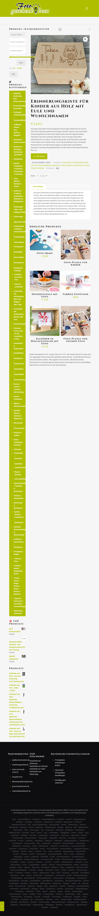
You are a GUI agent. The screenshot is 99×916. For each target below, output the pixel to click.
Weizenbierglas (25, 905)
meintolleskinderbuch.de (18, 791)
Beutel (31, 827)
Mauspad (84, 865)
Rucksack (65, 873)
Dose (87, 833)
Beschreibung (38, 186)
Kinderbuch (80, 854)
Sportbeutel (14, 889)
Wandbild (13, 902)
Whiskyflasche (38, 905)
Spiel (45, 886)
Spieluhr (63, 886)
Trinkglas (77, 897)
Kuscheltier (14, 862)
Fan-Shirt (32, 835)
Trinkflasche (67, 897)
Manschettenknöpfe (64, 865)
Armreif (68, 819)
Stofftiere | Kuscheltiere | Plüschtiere (18, 543)
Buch (33, 833)
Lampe (22, 862)
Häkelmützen (44, 846)
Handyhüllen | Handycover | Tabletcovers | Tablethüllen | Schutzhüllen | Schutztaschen (18, 366)
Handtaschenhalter (78, 846)
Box (57, 168)
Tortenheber (56, 897)
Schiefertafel (60, 875)
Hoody (30, 851)
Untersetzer (39, 899)
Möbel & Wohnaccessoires (18, 405)
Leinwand (78, 862)
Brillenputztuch (14, 833)
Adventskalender (24, 819)
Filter (13, 74)
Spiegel (39, 886)
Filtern (21, 63)
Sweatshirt (29, 891)
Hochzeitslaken (66, 849)
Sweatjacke (19, 891)
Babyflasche (48, 822)
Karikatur (24, 854)
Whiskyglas (49, 905)
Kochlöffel (44, 857)
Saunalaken (84, 873)
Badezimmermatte (19, 825)
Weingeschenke (73, 902)
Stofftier (60, 889)
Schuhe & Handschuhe (18, 497)
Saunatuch (14, 875)
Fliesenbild (53, 838)
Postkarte (19, 873)
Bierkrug (69, 827)
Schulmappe (13, 883)
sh (79, 883)
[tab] (37, 186)
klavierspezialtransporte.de (18, 782)
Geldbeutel (58, 841)
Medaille (13, 867)
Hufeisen (38, 851)
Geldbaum (48, 841)
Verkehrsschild (65, 899)
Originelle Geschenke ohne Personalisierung (18, 97)
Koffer (52, 857)
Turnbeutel (24, 899)
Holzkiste (15, 851)
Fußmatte (29, 841)
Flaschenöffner (31, 838)
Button (39, 833)
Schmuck (17, 449)
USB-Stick (49, 899)
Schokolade (59, 881)
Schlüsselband (16, 878)
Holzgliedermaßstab (81, 849)
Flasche (84, 835)
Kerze (66, 854)
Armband (60, 819)
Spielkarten (53, 886)
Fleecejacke (43, 838)
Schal (22, 875)
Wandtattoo (23, 902)
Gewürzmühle (29, 843)
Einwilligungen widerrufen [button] (60, 781)
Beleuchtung (73, 825)
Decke (80, 833)
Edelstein (24, 835)
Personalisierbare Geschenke (49, 165)
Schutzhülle (33, 883)
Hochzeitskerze (52, 849)
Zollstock (44, 907)
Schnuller (24, 881)
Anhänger (36, 819)
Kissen (26, 857)
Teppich (85, 894)
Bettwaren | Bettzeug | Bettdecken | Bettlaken (18, 151)
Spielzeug (71, 886)
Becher (63, 825)
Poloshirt (71, 870)
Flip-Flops (62, 838)
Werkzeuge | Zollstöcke (18, 612)
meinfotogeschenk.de (18, 765)
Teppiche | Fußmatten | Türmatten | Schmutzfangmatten (18, 602)
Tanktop (52, 891)
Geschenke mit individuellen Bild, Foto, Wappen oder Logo (18, 297)
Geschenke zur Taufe (37, 769)
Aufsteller (28, 822)
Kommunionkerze (63, 857)
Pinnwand (49, 870)
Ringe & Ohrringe (17, 473)
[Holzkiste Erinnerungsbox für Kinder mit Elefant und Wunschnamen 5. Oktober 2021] (2, 906)
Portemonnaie (81, 870)
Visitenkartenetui (79, 899)
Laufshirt (47, 862)
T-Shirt (37, 891)
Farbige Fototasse (75, 294)
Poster (10, 873)
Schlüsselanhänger (80, 875)
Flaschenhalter (17, 838)
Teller (79, 894)
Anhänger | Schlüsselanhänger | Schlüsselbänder (18, 116)
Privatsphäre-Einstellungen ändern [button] (60, 762)
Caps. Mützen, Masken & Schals (17, 182)
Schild (69, 875)
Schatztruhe (37, 875)
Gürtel (34, 846)
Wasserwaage (44, 902)
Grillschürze (16, 846)
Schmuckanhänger (18, 479)
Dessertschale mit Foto (45, 295)
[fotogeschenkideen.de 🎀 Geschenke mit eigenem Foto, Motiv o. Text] (30, 8)
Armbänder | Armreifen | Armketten (18, 458)
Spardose (31, 886)
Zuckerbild (54, 907)
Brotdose (25, 833)
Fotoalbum (72, 838)
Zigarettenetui (81, 905)
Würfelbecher (69, 905)
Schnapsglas (70, 878)
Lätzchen (38, 862)
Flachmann (75, 835)
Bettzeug (23, 827)
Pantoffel (32, 870)
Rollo (58, 873)
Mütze (62, 867)
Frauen (20, 841)
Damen (74, 833)
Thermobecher (16, 897)
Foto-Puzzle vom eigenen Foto (76, 340)
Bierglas (61, 827)
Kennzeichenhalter (55, 854)
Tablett (44, 891)
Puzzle (35, 873)
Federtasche (54, 835)
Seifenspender (45, 883)
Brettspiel (59, 830)
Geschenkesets (18, 324)
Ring (53, 873)
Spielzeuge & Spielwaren (18, 505)
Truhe (84, 897)
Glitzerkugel (80, 843)
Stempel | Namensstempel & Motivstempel (18, 531)
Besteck (83, 825)
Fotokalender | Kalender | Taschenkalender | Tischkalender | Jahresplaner (18, 234)
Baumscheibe (54, 825)
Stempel (35, 889)
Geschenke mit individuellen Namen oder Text (18, 314)
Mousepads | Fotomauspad (18, 425)
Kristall (57, 859)
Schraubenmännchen (73, 881)
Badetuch (78, 822)
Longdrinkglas (34, 865)
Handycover (22, 849)
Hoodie (23, 851)
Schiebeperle (49, 875)
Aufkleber (19, 822)
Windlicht (59, 905)
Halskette (54, 846)
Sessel (73, 883)
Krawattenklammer (31, 859)
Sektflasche (57, 883)
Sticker (42, 889)
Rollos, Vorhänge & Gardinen (18, 442)
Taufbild (32, 894)
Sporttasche (25, 889)
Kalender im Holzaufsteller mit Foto (45, 341)
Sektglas (66, 883)
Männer (52, 865)
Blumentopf (17, 830)
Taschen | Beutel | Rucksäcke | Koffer (18, 570)
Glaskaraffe (46, 843)
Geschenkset (17, 843)
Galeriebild (38, 841)
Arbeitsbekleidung (48, 819)
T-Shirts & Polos (17, 560)
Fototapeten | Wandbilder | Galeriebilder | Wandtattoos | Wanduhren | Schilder (18, 259)
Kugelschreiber (80, 859)
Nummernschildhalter (19, 870)
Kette (72, 854)
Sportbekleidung (83, 886)
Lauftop (56, 862)
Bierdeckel (39, 827)
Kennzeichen (41, 854)
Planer (57, 870)
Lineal (24, 865)
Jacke (50, 851)
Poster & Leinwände (18, 285)
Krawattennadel (47, 859)
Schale (28, 875)
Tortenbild (46, 897)
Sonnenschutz (20, 886)
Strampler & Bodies (18, 553)
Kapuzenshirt (81, 851)
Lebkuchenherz (67, 862)
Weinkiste (14, 905)
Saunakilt (74, 873)
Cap (45, 833)
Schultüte (23, 883)
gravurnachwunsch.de (18, 786)
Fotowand (12, 841)
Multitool (54, 867)
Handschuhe (64, 846)
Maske (76, 865)
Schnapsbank (58, 878)
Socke (11, 886)
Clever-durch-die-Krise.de (18, 770)
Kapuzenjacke (68, 851)
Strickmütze (69, 889)
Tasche (67, 891)
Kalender (58, 851)
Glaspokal (56, 843)
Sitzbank (85, 883)
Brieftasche (80, 830)
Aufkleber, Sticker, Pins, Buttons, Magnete (17, 130)
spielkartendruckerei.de (18, 760)
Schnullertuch (47, 881)
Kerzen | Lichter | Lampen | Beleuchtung (18, 388)
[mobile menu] (87, 8)
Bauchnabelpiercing (39, 825)
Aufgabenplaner (79, 819)
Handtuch (12, 849)
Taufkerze (59, 894)
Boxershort (50, 830)
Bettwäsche (13, 827)
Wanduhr (33, 902)
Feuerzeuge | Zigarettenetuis (18, 219)
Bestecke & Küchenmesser (18, 141)
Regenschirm (44, 873)
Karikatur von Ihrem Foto (18, 277)
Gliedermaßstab (68, 843)
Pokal (64, 870)
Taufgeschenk (48, 894)
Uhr (31, 899)
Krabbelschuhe (16, 859)
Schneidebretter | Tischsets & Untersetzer (18, 487)
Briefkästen (18, 159)
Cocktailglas (53, 833)
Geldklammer (84, 841)
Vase (56, 899)
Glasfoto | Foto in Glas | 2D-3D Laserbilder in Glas (18, 333)
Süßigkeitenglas (82, 889)
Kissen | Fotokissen (18, 397)
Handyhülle (33, 849)
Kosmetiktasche (78, 857)
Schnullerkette (35, 881)
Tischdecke (28, 897)
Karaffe (16, 854)
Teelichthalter (70, 894)
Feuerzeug (65, 835)
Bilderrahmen (83, 827)
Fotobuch (81, 838)
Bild (75, 827)
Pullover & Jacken (18, 434)
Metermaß (35, 867)
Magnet (44, 865)
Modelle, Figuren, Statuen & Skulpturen (18, 414)
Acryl (14, 819)
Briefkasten (69, 830)
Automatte (38, 822)
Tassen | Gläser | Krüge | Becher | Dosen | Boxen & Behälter (17, 586)
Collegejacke (64, 833)
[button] (85, 39)
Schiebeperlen (18, 467)
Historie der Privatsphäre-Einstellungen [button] (60, 772)
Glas (38, 843)
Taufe (39, 894)
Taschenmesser (15, 894)
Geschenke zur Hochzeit (39, 766)
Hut (44, 851)
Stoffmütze (50, 889)
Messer (27, 867)
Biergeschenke (50, 827)
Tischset (37, 897)
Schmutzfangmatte (44, 878)
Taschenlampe (77, 891)
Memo (20, 867)
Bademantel (68, 822)
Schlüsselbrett (29, 878)
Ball (29, 825)
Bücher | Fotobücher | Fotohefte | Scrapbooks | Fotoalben (18, 168)
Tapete (59, 891)
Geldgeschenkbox (70, 841)
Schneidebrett (14, 881)
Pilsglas (40, 870)
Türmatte (15, 899)
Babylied (58, 822)
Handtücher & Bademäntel (18, 346)
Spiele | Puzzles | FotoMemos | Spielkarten (18, 517)
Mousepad (45, 867)
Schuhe (86, 881)
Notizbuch (70, 867)
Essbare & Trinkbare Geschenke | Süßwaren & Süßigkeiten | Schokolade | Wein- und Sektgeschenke (18, 201)
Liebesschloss (15, 865)
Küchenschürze (67, 859)
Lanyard (30, 862)
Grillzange (26, 846)
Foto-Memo (45, 253)
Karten (32, 854)
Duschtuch (15, 835)
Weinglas (84, 902)
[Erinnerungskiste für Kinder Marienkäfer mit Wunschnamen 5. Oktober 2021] (97, 906)
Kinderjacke (18, 857)
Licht (86, 862)
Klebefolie (35, 857)
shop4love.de (17, 777)
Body (26, 830)
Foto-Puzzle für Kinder (75, 263)
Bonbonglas (34, 830)
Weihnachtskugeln (58, 902)
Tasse (25, 894)
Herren (42, 849)
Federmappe (43, 835)
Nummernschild (82, 867)
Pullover (28, 873)
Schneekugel (81, 878)
